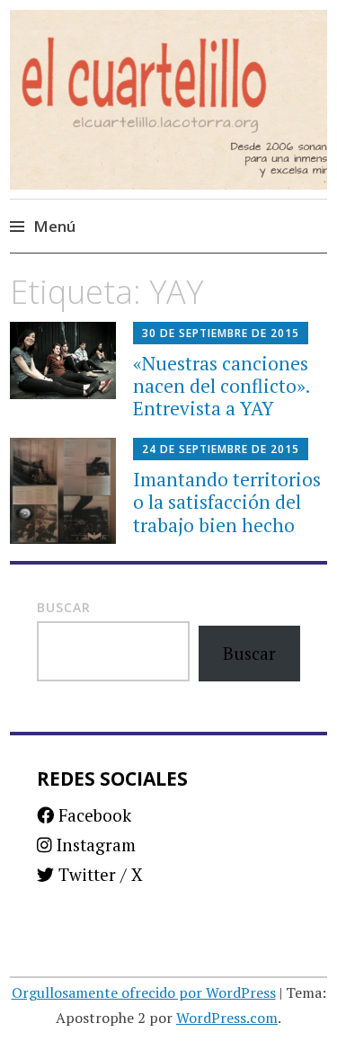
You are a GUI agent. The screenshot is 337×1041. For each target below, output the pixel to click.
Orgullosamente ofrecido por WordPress (144, 992)
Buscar (64, 607)
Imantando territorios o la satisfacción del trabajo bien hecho (227, 502)
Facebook (92, 815)
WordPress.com (227, 1018)
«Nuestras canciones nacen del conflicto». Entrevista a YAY (221, 386)
